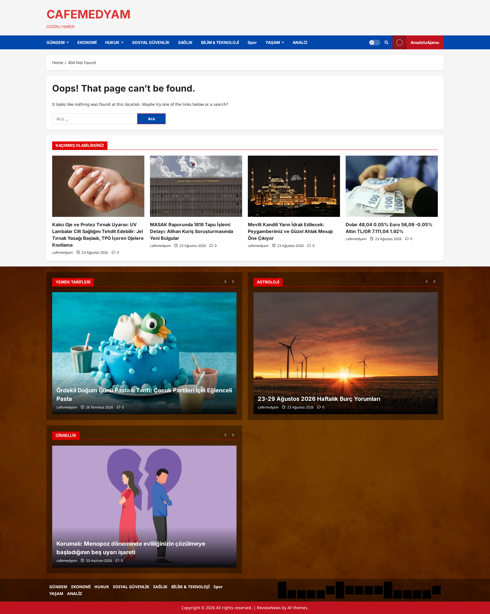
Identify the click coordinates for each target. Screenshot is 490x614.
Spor (252, 42)
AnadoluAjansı (425, 42)
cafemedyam (62, 252)
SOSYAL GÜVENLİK (151, 42)
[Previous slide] (225, 281)
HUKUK (112, 42)
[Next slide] (232, 281)
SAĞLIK (185, 42)
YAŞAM (272, 42)
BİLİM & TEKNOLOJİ (220, 42)
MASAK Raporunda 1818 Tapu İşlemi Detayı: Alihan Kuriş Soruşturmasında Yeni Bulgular (191, 231)
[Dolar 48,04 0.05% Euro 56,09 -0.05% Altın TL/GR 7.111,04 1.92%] (392, 186)
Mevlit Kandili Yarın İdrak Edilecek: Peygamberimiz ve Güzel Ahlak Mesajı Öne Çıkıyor (290, 231)
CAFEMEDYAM (88, 14)
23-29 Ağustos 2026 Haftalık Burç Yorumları (319, 398)
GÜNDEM (56, 42)
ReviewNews (269, 607)
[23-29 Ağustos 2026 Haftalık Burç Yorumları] (346, 353)
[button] (386, 42)
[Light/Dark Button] (374, 42)
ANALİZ (300, 42)
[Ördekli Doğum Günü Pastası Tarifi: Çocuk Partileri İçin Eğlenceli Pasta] (144, 353)
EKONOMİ (87, 42)
